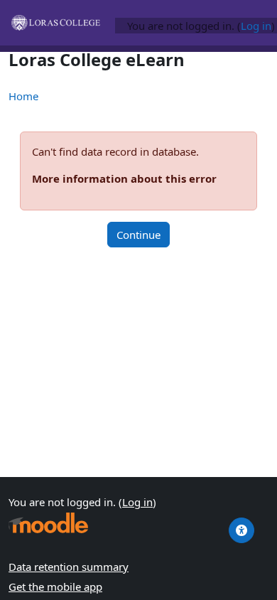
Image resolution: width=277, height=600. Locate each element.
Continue (138, 234)
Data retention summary (69, 566)
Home (23, 96)
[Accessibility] (241, 530)
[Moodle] (48, 523)
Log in (256, 25)
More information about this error (124, 178)
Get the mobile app (55, 586)
